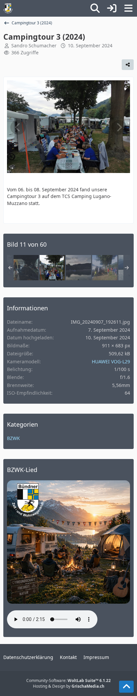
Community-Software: (68, 680)
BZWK (13, 438)
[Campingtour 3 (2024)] (26, 267)
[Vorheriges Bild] (18, 127)
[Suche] (95, 8)
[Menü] (128, 8)
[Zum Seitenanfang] (126, 687)
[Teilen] (128, 64)
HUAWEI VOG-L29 (111, 361)
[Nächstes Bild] (119, 127)
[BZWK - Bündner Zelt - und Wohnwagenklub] (8, 8)
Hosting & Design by (68, 686)
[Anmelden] (111, 8)
